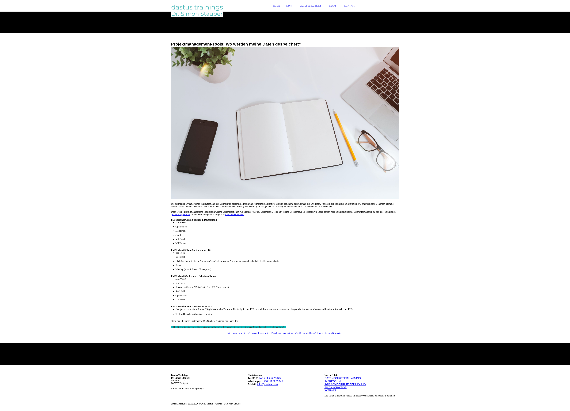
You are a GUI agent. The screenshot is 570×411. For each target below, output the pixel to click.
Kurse (289, 5)
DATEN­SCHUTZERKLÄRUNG (342, 378)
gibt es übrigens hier (180, 214)
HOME (276, 5)
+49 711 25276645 (270, 378)
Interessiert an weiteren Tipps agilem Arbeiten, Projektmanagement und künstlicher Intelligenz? (272, 333)
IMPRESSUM (332, 381)
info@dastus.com (267, 384)
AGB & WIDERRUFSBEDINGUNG (345, 384)
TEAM (332, 5)
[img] (197, 10)
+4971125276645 (272, 381)
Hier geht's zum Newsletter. (330, 333)
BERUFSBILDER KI (310, 5)
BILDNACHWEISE (335, 387)
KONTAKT (350, 5)
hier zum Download (234, 214)
